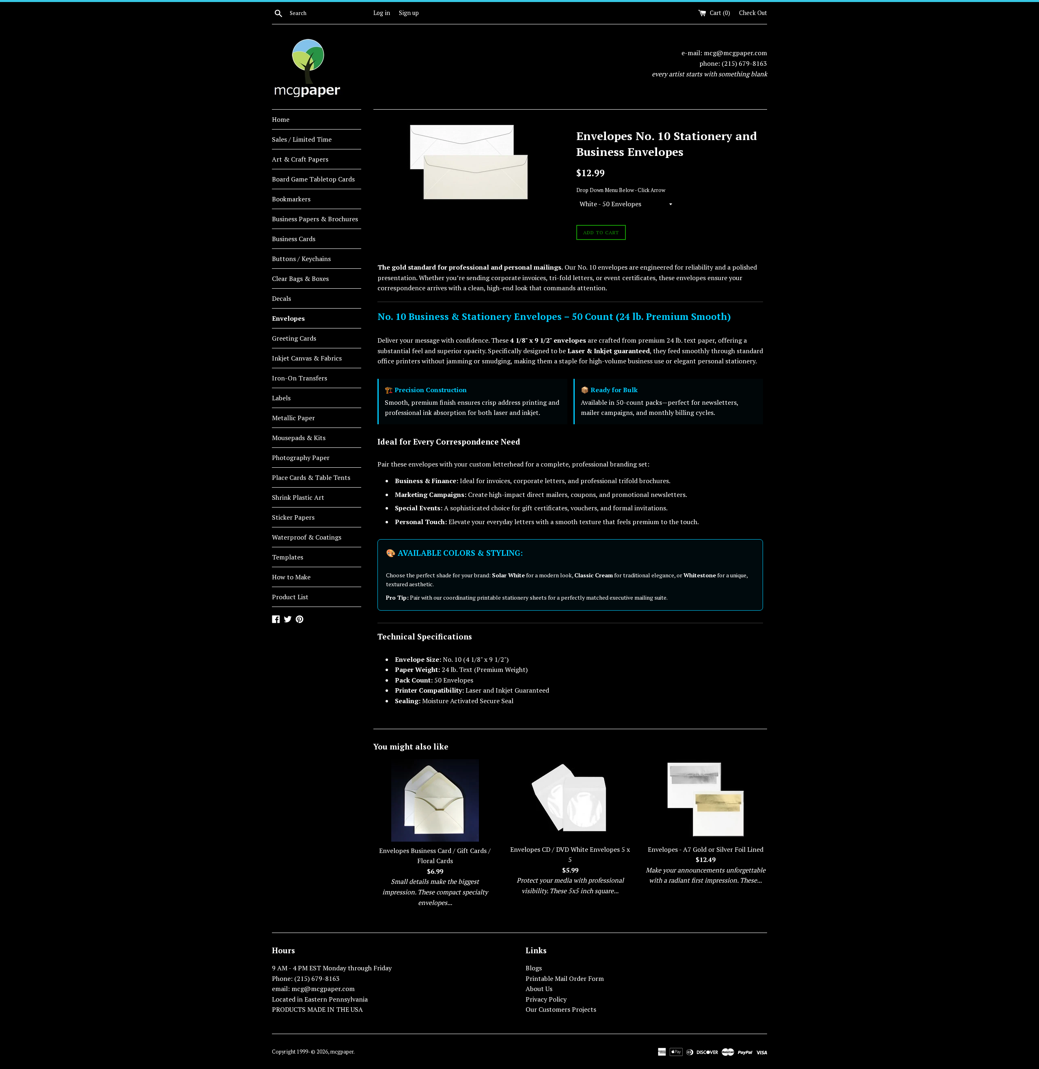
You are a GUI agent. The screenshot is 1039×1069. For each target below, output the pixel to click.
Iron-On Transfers (299, 378)
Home (280, 119)
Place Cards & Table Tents (311, 477)
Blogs (534, 967)
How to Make (291, 576)
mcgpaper (342, 1051)
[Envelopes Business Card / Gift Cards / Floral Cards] (434, 800)
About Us (539, 988)
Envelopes (288, 318)
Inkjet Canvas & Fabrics (307, 358)
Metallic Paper (293, 417)
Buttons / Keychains (301, 258)
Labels (281, 397)
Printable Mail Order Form (565, 978)
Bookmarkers (291, 198)
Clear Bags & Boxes (300, 278)
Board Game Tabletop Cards (313, 179)
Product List (290, 596)
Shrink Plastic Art (298, 497)
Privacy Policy (546, 999)
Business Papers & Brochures (315, 218)
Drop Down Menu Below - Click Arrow (620, 190)
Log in (381, 13)
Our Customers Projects (561, 1009)
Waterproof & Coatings (306, 537)
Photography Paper (301, 457)
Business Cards (293, 238)
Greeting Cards (294, 338)
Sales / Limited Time (302, 139)
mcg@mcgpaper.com (735, 52)
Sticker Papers (293, 517)
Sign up (409, 13)
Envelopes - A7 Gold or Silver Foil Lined (705, 849)
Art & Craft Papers (300, 159)
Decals (281, 298)
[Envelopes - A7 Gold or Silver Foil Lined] (705, 799)
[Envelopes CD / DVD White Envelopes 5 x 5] (570, 799)
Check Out (753, 13)
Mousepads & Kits (298, 437)
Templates (287, 557)
